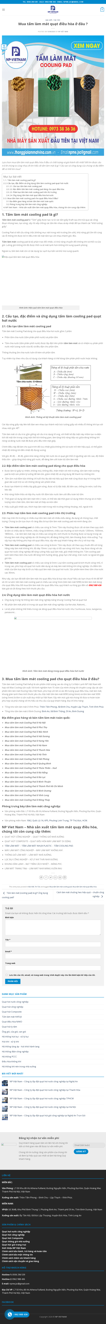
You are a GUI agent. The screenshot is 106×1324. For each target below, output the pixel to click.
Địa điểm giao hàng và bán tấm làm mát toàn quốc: (32, 201)
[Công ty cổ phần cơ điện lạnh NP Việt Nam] (53, 9)
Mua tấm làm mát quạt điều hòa (85, 887)
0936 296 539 (18, 1274)
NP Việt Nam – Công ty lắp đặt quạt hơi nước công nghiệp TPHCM (42, 1098)
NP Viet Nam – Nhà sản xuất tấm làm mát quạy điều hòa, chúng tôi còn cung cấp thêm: (45, 207)
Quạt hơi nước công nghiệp (15, 1001)
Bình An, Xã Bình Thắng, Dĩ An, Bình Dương (63, 711)
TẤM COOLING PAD (63, 845)
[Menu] (3, 9)
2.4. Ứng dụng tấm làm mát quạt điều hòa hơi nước (32, 195)
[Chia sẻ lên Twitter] (50, 877)
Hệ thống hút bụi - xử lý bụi (15, 1036)
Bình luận (9, 917)
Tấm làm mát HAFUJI (12, 1016)
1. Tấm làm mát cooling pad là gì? (20, 180)
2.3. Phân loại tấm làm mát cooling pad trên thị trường (33, 192)
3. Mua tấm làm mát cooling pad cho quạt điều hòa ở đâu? (31, 198)
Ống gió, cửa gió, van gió (14, 1031)
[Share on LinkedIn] (65, 877)
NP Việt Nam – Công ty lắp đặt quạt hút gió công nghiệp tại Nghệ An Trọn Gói (47, 1115)
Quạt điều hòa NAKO (12, 1021)
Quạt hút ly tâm (9, 1026)
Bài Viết (49, 20)
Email (8, 951)
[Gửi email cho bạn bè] (55, 877)
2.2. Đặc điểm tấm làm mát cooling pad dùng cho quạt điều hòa (37, 189)
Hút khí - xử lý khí (10, 1041)
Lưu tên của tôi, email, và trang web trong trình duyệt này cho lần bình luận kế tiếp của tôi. (52, 975)
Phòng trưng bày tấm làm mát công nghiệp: (28, 204)
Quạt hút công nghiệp (12, 1006)
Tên (7, 939)
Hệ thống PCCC (9, 1056)
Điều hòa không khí (11, 1061)
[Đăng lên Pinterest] (60, 877)
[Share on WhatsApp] (41, 877)
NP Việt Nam (63, 31)
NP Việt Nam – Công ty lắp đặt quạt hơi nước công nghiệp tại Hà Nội (43, 1107)
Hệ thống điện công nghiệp (15, 1051)
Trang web (10, 963)
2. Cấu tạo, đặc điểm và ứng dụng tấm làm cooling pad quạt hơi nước (36, 183)
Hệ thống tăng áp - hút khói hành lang (20, 1046)
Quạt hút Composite (12, 1011)
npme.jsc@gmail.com (19, 1283)
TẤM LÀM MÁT (12, 845)
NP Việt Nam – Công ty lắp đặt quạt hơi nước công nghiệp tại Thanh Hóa (45, 1090)
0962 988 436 (18, 1279)
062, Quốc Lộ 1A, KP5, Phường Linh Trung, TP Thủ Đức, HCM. (58, 820)
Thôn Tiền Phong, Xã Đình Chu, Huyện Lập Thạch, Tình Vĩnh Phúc (72, 706)
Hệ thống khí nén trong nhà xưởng (19, 1066)
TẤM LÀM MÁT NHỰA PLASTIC (37, 845)
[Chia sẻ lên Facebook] (46, 877)
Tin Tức (56, 20)
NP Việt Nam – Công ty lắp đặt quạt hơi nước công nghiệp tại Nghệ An (44, 1081)
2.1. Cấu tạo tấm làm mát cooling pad (26, 186)
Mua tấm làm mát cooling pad (61, 887)
